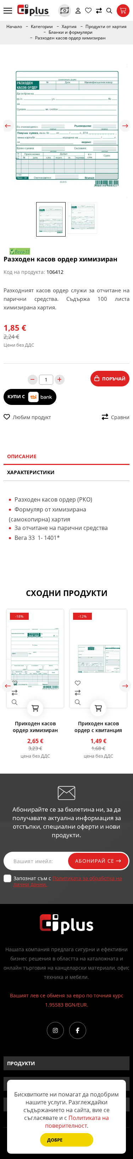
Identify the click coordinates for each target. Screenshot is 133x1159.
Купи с (16, 396)
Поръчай (114, 378)
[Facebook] (77, 1030)
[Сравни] (99, 10)
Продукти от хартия (106, 26)
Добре (54, 1140)
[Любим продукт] (35, 683)
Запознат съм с (67, 881)
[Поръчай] (35, 708)
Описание (22, 456)
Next (125, 126)
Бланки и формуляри (71, 32)
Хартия (69, 26)
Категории (42, 26)
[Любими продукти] (88, 10)
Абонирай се (95, 860)
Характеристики (31, 472)
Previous (8, 126)
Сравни (120, 417)
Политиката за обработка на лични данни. (67, 881)
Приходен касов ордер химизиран (35, 726)
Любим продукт (32, 417)
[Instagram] (55, 1030)
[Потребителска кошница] (123, 10)
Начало (14, 26)
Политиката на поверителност (77, 1122)
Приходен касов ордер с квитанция (98, 726)
